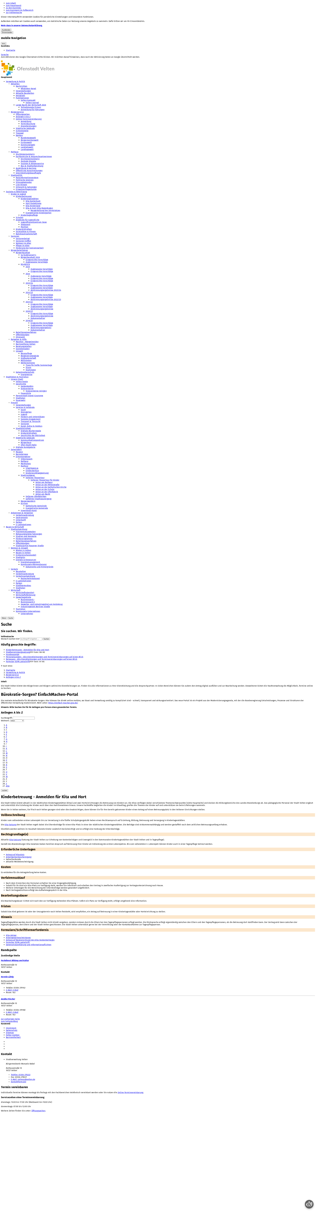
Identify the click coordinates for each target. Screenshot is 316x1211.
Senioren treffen (23, 241)
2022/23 (29, 292)
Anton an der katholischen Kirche (51, 487)
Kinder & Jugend (18, 194)
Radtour (24, 466)
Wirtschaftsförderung (25, 595)
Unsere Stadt (17, 379)
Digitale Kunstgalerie (25, 447)
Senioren (15, 236)
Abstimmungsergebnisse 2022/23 (46, 299)
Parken (19, 522)
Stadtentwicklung (19, 529)
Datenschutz (11, 1030)
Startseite (10, 50)
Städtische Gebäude (25, 128)
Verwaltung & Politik (15, 81)
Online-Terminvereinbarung (28, 119)
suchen (4, 790)
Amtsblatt (20, 95)
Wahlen (19, 135)
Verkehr (14, 569)
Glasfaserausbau (23, 585)
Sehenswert (16, 449)
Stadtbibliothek (23, 428)
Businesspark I (27, 599)
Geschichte (21, 384)
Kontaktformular (18, 1082)
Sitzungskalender (24, 182)
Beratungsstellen (23, 346)
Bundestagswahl (28, 138)
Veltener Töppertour (35, 478)
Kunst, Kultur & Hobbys (31, 426)
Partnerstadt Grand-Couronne (29, 395)
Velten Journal (32, 102)
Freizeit (14, 402)
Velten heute (22, 381)
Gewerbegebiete (23, 597)
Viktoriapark (26, 459)
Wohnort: (5, 720)
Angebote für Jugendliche (27, 220)
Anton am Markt (43, 494)
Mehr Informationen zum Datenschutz (18, 59)
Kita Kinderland (33, 206)
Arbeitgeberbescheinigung (18, 937)
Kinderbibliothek (24, 229)
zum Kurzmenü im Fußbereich (19, 10)
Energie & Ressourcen (26, 560)
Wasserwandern (28, 501)
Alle (8, 786)
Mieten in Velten (23, 550)
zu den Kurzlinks (13, 8)
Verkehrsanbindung (25, 515)
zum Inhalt (11, 3)
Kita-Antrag (11, 935)
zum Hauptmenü (13, 5)
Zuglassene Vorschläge (41, 276)
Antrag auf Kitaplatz (15, 854)
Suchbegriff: (6, 718)
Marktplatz (26, 463)
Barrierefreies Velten (25, 344)
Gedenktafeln (27, 386)
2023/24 (29, 283)
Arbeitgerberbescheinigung (18, 857)
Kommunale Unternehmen (28, 611)
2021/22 (29, 302)
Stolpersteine (27, 388)
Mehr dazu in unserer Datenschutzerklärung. (21, 25)
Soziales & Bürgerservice (32, 163)
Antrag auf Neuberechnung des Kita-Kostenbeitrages (30, 940)
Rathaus (14, 152)
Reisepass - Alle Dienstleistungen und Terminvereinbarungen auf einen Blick (41, 659)
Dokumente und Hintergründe (39, 567)
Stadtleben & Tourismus (17, 377)
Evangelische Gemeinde (37, 508)
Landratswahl (27, 147)
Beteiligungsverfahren (26, 332)
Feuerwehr (20, 400)
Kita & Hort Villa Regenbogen (39, 208)
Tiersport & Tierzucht (30, 421)
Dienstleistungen (28, 126)
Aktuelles (15, 84)
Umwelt (19, 351)
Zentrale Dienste (28, 161)
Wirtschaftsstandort (25, 592)
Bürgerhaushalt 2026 (30, 257)
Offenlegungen (22, 335)
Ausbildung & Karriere (26, 168)
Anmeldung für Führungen (32, 109)
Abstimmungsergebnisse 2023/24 (46, 290)
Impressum (11, 1028)
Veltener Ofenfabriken (36, 496)
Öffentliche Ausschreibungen (29, 170)
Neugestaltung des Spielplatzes (45, 210)
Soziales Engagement (30, 419)
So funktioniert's (28, 255)
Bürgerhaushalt (23, 252)
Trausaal (20, 133)
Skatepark (25, 224)
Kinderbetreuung (24, 196)
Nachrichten (21, 86)
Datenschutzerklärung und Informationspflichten (28, 945)
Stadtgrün (20, 557)
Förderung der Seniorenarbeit (30, 248)
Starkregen (31, 370)
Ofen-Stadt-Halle (29, 445)
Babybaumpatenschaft (26, 234)
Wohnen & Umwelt (19, 548)
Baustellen (21, 571)
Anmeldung (26, 121)
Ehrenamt (20, 337)
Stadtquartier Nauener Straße (30, 545)
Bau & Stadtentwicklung (32, 166)
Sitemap (10, 1032)
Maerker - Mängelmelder (27, 342)
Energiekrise (26, 374)
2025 (28, 267)
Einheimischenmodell (26, 555)
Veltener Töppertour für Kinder (45, 480)
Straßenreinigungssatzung (18, 652)
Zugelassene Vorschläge (37, 262)
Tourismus (20, 609)
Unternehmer (27, 613)
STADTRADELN (32, 468)
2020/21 (29, 311)
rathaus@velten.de (23, 1079)
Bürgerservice (17, 112)
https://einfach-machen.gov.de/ (63, 703)
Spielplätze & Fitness (26, 231)
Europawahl (26, 142)
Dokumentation (38, 318)
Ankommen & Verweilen (22, 513)
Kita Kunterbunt (33, 201)
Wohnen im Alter (23, 243)
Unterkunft (21, 520)
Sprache (5, 54)
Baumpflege (26, 353)
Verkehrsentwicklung (25, 576)
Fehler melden (12, 1035)
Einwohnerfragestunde (26, 189)
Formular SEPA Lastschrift (18, 661)
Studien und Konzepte (26, 536)
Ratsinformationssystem (27, 177)
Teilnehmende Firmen (31, 107)
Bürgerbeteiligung (19, 250)
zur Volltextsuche (14, 12)
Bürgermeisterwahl (29, 140)
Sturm (28, 367)
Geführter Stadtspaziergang (38, 499)
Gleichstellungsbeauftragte (28, 173)
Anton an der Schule (45, 489)
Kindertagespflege (29, 215)
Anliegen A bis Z (23, 116)
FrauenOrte (26, 393)
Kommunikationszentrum (32, 440)
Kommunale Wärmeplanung (33, 564)
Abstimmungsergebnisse (42, 309)
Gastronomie (22, 517)
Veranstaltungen (23, 91)
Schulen (19, 217)
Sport (23, 410)
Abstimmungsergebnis (41, 327)
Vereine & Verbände (25, 407)
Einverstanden (7, 32)
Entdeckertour (32, 470)
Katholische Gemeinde (36, 506)
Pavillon (24, 227)
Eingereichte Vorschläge (37, 259)
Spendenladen (23, 349)
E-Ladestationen (23, 524)
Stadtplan (20, 398)
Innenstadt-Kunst (29, 510)
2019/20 (29, 320)
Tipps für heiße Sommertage (39, 365)
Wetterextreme (28, 363)
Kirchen (24, 503)
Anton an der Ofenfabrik (47, 492)
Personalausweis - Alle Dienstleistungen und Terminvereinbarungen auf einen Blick (44, 657)
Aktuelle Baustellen (25, 93)
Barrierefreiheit (13, 1037)
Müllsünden (26, 360)
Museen (19, 452)
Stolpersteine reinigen (36, 391)
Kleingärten (26, 412)
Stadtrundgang (28, 475)
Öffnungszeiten (23, 114)
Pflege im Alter (23, 245)
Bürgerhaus (26, 442)
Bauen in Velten (23, 553)
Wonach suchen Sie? (10, 639)
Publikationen (22, 98)
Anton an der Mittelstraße (47, 485)
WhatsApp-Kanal (28, 88)
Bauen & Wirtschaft (15, 527)
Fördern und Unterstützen (33, 417)
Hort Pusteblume (33, 203)
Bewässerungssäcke (30, 356)
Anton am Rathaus (44, 482)
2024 (28, 274)
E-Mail (12, 990)
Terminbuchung (28, 124)
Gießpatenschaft (28, 358)
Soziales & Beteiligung (16, 192)
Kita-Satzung (10, 824)
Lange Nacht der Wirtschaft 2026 (31, 105)
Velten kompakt (28, 100)
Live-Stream (21, 184)
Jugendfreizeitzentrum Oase (34, 222)
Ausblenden (6, 30)
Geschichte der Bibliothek (33, 435)
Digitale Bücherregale (31, 431)
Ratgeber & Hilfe (19, 339)
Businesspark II (28, 602)
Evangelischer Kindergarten (38, 213)
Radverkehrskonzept (30, 578)
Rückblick (25, 264)
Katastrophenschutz (25, 372)
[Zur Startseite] (27, 75)
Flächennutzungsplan (26, 531)
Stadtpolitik (16, 175)
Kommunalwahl (28, 145)
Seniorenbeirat (23, 238)
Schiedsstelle (22, 131)
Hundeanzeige (12, 654)
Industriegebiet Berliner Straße (35, 606)
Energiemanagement (30, 562)
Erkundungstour (23, 456)
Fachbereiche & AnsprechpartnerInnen (34, 156)
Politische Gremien (25, 180)
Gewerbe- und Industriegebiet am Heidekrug (41, 604)
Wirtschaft (15, 590)
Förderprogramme (24, 538)
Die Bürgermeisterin (25, 154)
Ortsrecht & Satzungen (26, 187)
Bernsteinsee (22, 454)
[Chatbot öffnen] (309, 1204)
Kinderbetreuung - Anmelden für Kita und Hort (27, 650)
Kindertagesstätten (30, 199)
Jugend (24, 414)
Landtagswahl (27, 149)
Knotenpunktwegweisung (37, 473)
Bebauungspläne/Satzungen (29, 534)
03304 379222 (20, 1075)
